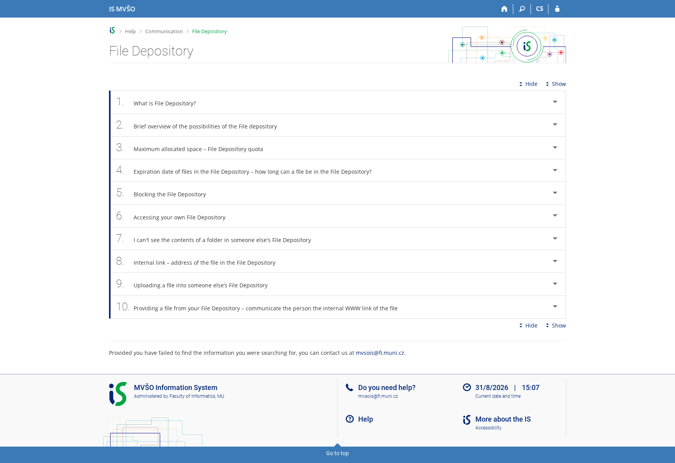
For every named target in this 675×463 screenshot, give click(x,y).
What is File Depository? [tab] (156, 101)
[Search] (522, 9)
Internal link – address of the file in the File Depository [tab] (195, 261)
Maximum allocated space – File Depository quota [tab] (189, 147)
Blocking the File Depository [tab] (161, 192)
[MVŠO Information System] (112, 30)
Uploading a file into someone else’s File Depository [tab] (192, 283)
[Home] (504, 9)
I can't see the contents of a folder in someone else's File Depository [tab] (213, 238)
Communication (164, 31)
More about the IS (503, 419)
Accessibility (488, 428)
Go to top (337, 453)
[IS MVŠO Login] (557, 9)
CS (539, 8)
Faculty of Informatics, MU (197, 396)
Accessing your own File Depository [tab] (170, 215)
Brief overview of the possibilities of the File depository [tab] (196, 124)
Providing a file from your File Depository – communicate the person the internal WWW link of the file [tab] (257, 306)
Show (559, 83)
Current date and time (498, 396)
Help (130, 31)
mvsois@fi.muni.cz (380, 352)
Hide (531, 83)
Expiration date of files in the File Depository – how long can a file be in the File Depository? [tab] (243, 170)
